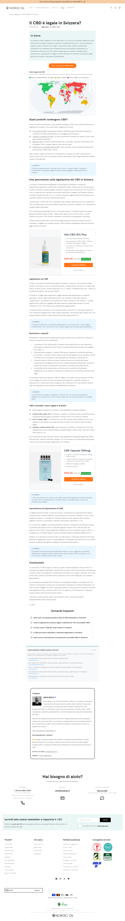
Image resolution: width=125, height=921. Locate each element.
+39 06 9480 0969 (45, 755)
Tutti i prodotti (9, 870)
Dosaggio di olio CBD (69, 860)
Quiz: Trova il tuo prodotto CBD (62, 65)
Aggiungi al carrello (79, 265)
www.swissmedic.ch (33, 678)
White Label (37, 847)
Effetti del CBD (68, 863)
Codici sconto (67, 857)
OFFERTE (8, 867)
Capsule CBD (9, 847)
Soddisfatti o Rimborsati (70, 870)
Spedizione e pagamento (70, 844)
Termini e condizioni (58, 897)
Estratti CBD (8, 854)
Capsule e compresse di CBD (43, 136)
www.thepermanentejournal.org (36, 664)
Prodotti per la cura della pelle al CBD (46, 147)
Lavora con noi (38, 844)
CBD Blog (17, 14)
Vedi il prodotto (78, 270)
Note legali (50, 897)
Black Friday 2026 (10, 873)
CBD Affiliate (38, 850)
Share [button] (33, 605)
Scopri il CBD (67, 847)
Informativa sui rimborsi (70, 867)
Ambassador (38, 854)
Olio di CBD (8, 844)
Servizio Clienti (68, 850)
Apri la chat (102, 790)
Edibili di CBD (38, 142)
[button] (31, 8)
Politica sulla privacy (68, 897)
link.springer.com (33, 669)
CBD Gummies (9, 850)
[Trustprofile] (97, 867)
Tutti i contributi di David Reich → (44, 731)
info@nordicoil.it (51, 751)
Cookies (75, 897)
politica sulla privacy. (103, 826)
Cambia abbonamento (70, 854)
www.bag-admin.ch (33, 660)
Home (11, 14)
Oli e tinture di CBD (39, 131)
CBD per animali (10, 863)
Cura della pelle (9, 860)
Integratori (8, 857)
